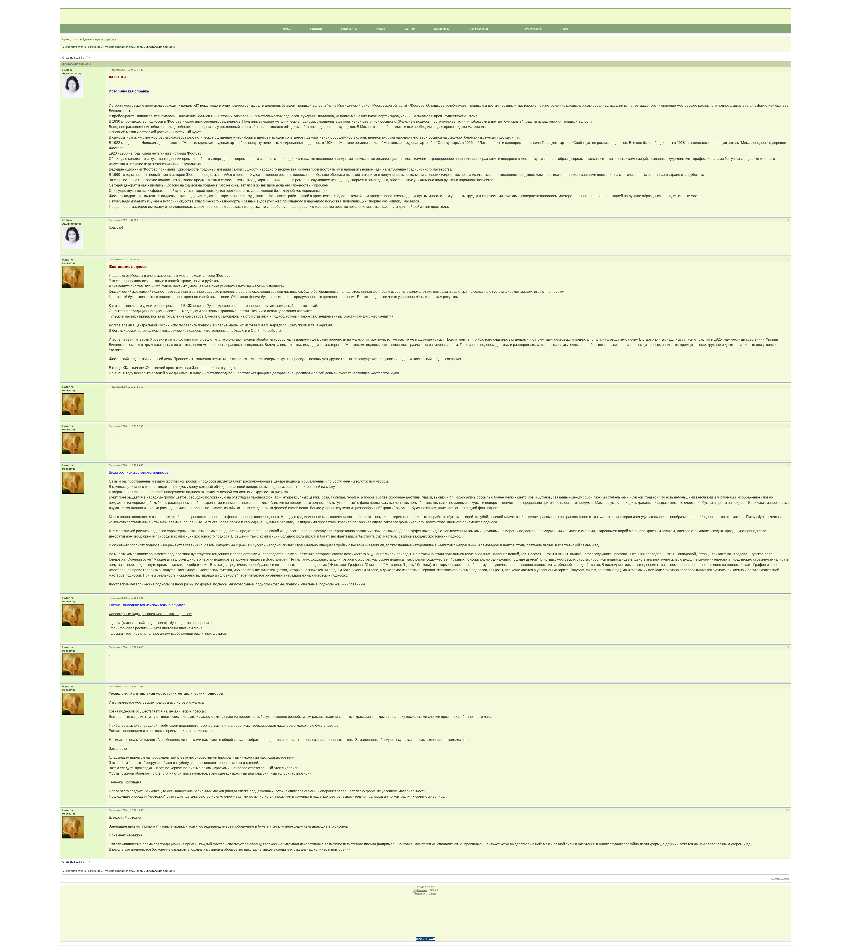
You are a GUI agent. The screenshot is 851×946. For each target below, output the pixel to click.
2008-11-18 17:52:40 (132, 426)
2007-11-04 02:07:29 (132, 70)
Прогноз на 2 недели (424, 894)
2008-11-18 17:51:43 (132, 387)
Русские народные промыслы (123, 47)
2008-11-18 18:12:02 (132, 686)
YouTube (410, 29)
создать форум (780, 878)
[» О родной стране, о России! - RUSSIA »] (425, 16)
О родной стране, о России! (83, 47)
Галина (67, 69)
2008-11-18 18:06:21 (132, 598)
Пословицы (441, 29)
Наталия (68, 259)
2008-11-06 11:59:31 (132, 259)
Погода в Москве (425, 886)
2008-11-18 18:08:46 (132, 647)
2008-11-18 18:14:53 (132, 810)
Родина (381, 29)
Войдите (85, 39)
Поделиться (115, 70)
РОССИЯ (316, 29)
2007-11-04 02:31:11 (132, 220)
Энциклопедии (478, 29)
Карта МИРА (349, 29)
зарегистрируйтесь (105, 39)
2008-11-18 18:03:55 (132, 465)
